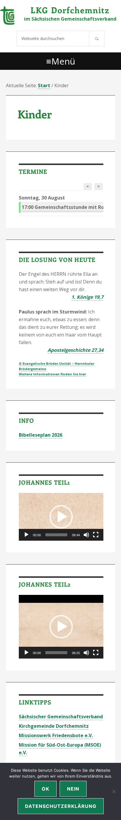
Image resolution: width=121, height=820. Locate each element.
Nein (73, 789)
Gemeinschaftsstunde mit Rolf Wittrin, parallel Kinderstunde (62, 207)
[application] (61, 517)
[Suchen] (97, 38)
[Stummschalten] (86, 535)
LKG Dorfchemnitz (70, 9)
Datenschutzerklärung (60, 806)
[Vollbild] (96, 535)
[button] (61, 517)
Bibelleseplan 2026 (40, 435)
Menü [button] (63, 61)
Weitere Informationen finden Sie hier (52, 374)
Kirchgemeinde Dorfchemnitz (54, 726)
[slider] (56, 534)
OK (45, 789)
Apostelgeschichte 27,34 (75, 350)
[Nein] (114, 791)
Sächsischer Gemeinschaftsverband (61, 716)
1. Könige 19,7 (87, 297)
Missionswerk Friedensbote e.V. (56, 735)
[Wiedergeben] (26, 535)
